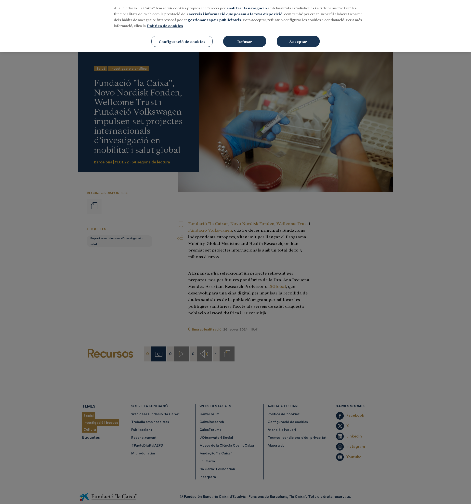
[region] (235, 26)
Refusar (244, 41)
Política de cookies (165, 25)
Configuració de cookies (182, 41)
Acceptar (298, 41)
